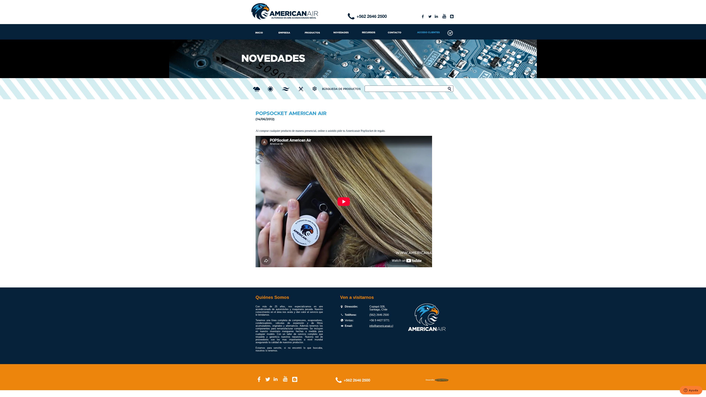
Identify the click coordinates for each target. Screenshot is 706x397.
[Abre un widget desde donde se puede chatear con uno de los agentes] (691, 390)
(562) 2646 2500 (379, 314)
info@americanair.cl (381, 325)
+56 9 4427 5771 (379, 320)
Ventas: (349, 320)
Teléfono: (351, 314)
